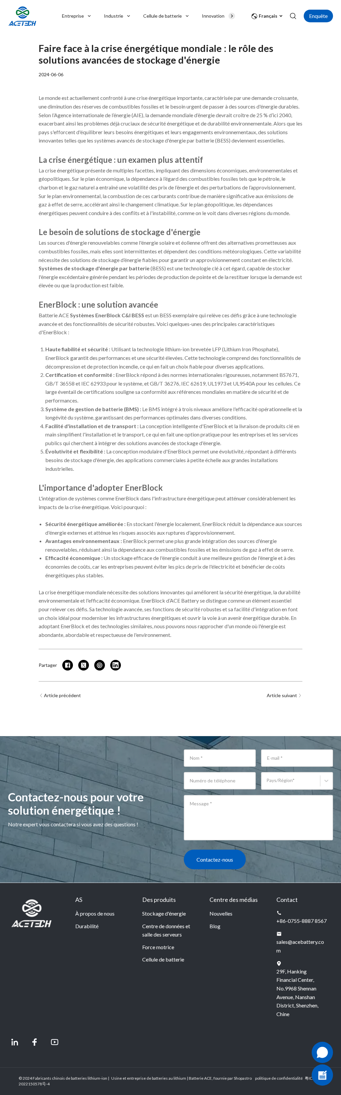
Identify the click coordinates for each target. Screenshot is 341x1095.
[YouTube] (54, 1042)
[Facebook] (34, 1042)
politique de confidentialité (279, 1078)
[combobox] (267, 784)
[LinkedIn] (14, 1042)
